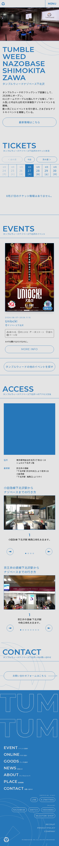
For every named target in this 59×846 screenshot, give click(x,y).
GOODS (16, 761)
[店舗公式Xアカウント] (29, 122)
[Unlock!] (29, 277)
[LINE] (34, 800)
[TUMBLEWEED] (6, 839)
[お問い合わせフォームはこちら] (29, 676)
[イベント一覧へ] (29, 366)
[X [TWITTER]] (47, 800)
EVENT (16, 747)
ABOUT (17, 774)
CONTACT (18, 788)
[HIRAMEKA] (48, 810)
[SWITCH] (33, 810)
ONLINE (15, 754)
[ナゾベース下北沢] (14, 325)
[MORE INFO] (29, 349)
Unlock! (11, 321)
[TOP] (17, 3)
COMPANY (49, 831)
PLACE (14, 781)
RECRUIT (50, 824)
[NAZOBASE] (19, 810)
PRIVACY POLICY (46, 828)
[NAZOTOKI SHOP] (44, 816)
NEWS (13, 768)
